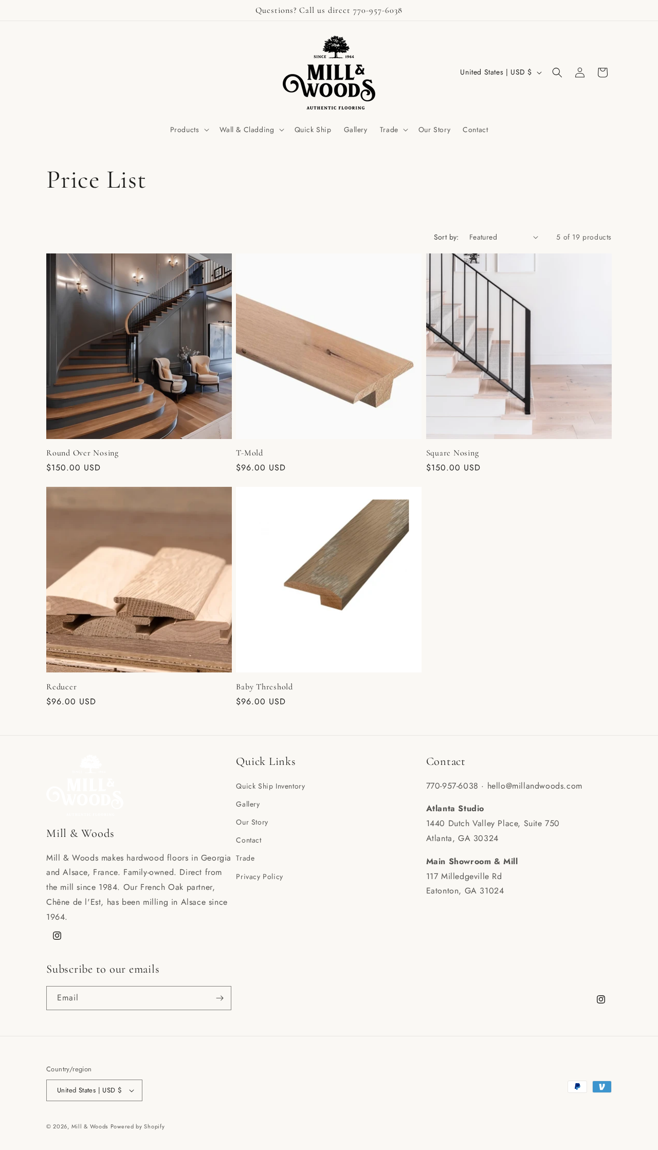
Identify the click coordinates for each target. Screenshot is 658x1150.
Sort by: (446, 237)
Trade (245, 858)
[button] (188, 129)
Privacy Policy (259, 876)
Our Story (252, 822)
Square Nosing (452, 453)
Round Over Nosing (82, 453)
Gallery (248, 804)
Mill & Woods (89, 1126)
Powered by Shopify (138, 1126)
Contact (248, 840)
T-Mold (249, 453)
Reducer (61, 687)
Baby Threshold (264, 687)
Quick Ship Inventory (270, 786)
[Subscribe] (219, 998)
